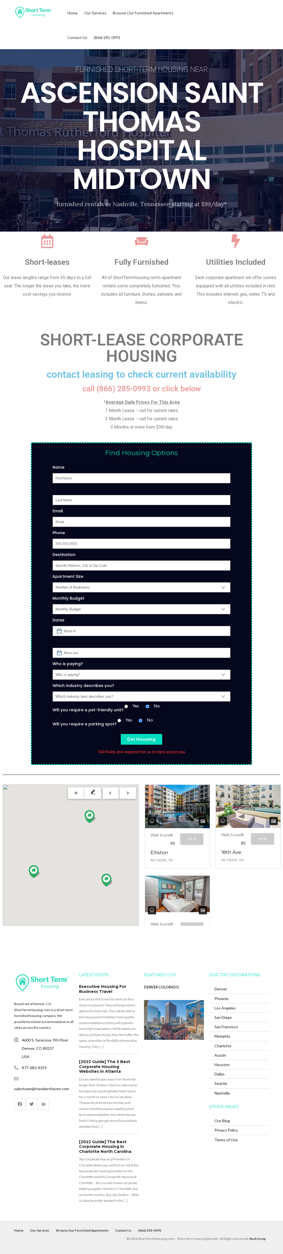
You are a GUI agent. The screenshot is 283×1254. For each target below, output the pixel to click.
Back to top (258, 1239)
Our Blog (222, 1120)
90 (172, 843)
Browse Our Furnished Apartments (143, 13)
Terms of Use (226, 1139)
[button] (34, 871)
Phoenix (221, 998)
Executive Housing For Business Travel (102, 989)
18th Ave (231, 852)
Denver (220, 989)
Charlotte (222, 1045)
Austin (220, 1055)
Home (72, 13)
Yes (135, 705)
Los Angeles (225, 1008)
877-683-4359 (34, 1067)
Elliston (159, 852)
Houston (222, 1064)
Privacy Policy (226, 1130)
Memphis (222, 1036)
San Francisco (226, 1026)
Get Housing (141, 739)
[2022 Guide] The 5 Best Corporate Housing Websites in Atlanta (104, 1066)
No (157, 705)
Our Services (95, 13)
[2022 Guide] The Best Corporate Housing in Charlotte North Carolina (105, 1146)
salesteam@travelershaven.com (41, 1088)
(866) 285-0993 (107, 37)
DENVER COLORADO (161, 987)
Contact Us (77, 37)
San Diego (223, 1017)
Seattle (220, 1083)
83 (243, 843)
